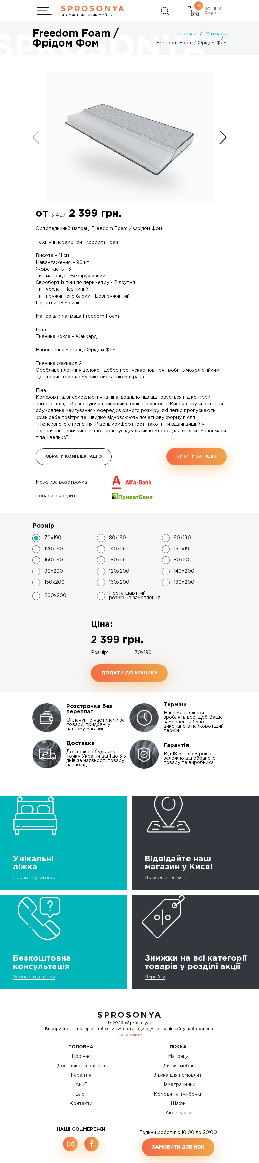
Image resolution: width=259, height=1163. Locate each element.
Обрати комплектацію (74, 456)
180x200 (184, 582)
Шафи (178, 1104)
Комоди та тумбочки (178, 1094)
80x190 (117, 538)
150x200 (54, 582)
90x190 (182, 538)
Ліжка (178, 1047)
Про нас (81, 1056)
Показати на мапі (165, 877)
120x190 (53, 549)
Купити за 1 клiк (196, 456)
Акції (81, 1085)
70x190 (52, 538)
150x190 (183, 549)
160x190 (53, 560)
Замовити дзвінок (34, 976)
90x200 (53, 571)
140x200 (184, 571)
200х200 (55, 596)
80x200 (183, 560)
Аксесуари (178, 1113)
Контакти (80, 1104)
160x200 (119, 582)
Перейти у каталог (35, 877)
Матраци (178, 1056)
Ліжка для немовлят (178, 1075)
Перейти (155, 976)
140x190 (118, 549)
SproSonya (129, 1015)
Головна (80, 1047)
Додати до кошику (129, 673)
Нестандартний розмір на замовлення (134, 595)
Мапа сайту (129, 1034)
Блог (81, 1094)
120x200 (119, 571)
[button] (223, 137)
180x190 (118, 560)
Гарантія (81, 1075)
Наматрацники (178, 1085)
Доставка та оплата (81, 1066)
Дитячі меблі (178, 1066)
